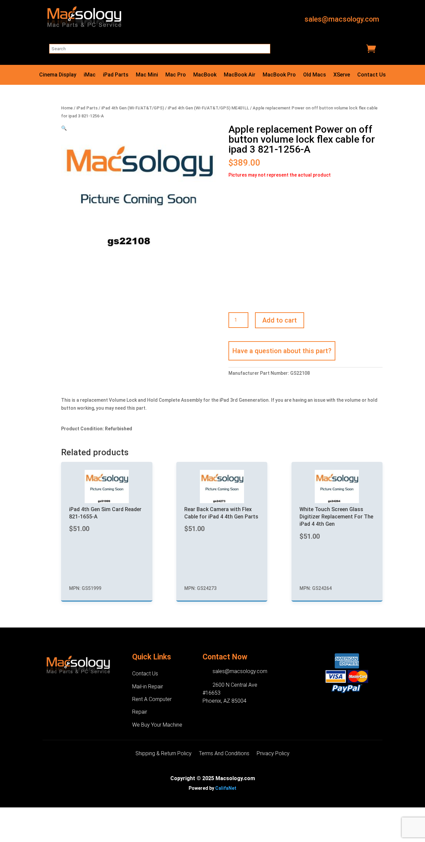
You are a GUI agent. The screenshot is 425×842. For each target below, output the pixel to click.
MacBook (204, 75)
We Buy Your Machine (157, 725)
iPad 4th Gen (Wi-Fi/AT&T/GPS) (132, 107)
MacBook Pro (279, 75)
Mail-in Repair (147, 686)
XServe (341, 75)
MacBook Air (239, 75)
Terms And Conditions (224, 754)
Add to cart (279, 320)
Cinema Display (57, 75)
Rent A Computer (152, 699)
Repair (139, 712)
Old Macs (314, 75)
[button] (64, 128)
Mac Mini (147, 75)
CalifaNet (225, 788)
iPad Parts (115, 75)
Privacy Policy (273, 754)
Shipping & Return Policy (163, 754)
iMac (90, 75)
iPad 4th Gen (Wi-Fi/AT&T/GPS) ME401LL (208, 107)
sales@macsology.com (341, 19)
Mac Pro (175, 75)
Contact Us (371, 75)
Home (67, 107)
